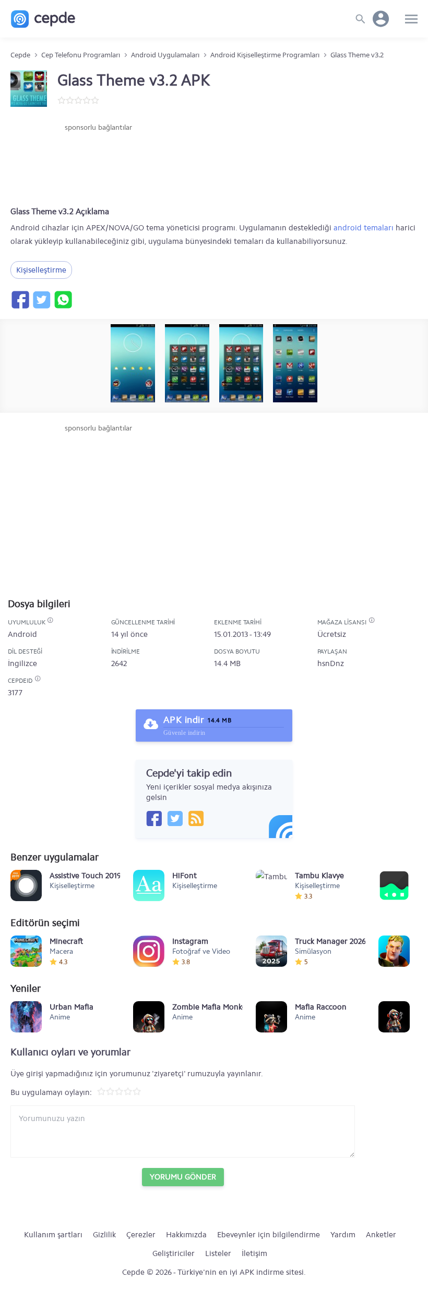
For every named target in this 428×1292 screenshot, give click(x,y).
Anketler (381, 1234)
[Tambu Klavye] (271, 885)
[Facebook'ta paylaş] (19, 300)
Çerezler (141, 1234)
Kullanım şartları (53, 1234)
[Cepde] (43, 19)
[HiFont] (148, 885)
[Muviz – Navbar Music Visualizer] (394, 885)
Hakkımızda (186, 1234)
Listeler (218, 1253)
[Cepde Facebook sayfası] (154, 818)
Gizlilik (104, 1234)
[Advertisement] (98, 164)
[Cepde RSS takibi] (196, 818)
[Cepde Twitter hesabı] (175, 818)
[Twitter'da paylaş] (41, 300)
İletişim (254, 1253)
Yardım (342, 1234)
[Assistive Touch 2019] (26, 885)
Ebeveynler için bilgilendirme (268, 1234)
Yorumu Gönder (183, 1177)
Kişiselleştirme (41, 270)
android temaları (364, 227)
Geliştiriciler (173, 1253)
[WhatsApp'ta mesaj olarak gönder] (62, 300)
